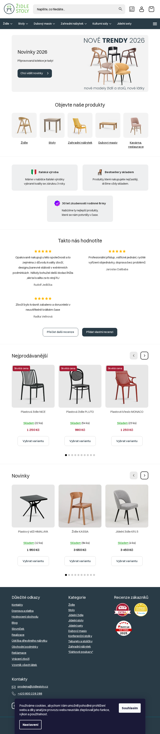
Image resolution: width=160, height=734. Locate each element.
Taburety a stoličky (80, 641)
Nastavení (30, 725)
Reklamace (19, 653)
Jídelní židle (76, 615)
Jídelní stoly (76, 620)
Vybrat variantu (33, 441)
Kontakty (17, 605)
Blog (15, 623)
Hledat (120, 9)
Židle (71, 605)
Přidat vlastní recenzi (99, 332)
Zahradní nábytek (79, 646)
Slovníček (18, 629)
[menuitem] (7, 23)
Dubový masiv (77, 631)
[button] (144, 355)
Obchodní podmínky (25, 647)
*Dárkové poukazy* (80, 652)
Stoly (71, 610)
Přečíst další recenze (60, 332)
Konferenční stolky (80, 636)
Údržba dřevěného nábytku (29, 640)
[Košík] (152, 9)
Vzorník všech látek (24, 665)
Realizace (18, 635)
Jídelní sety (75, 625)
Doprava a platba (23, 611)
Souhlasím (130, 708)
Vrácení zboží (20, 659)
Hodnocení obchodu (25, 616)
